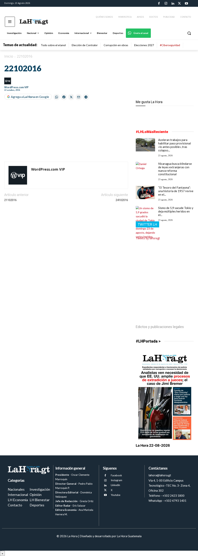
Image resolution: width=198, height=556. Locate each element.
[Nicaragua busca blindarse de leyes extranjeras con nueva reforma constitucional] (145, 168)
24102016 (122, 200)
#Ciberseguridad (170, 45)
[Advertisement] (66, 131)
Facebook (116, 475)
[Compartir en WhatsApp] (56, 97)
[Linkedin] (173, 3)
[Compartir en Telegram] (86, 97)
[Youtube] (186, 3)
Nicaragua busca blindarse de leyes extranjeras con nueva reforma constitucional (175, 169)
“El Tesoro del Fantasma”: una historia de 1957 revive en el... (175, 191)
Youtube (115, 494)
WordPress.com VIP (16, 87)
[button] (189, 33)
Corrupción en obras (116, 45)
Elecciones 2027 (144, 45)
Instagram (116, 480)
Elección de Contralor (85, 45)
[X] (105, 490)
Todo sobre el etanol (53, 45)
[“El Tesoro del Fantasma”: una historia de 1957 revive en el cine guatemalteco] (145, 192)
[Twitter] (179, 3)
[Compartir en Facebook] (64, 97)
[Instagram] (166, 3)
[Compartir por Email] (78, 97)
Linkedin (115, 485)
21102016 (10, 200)
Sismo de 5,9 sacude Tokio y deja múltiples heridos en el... (175, 211)
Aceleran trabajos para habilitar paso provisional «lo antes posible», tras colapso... (174, 145)
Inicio (8, 56)
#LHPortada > (148, 341)
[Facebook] (159, 3)
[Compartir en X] (71, 97)
